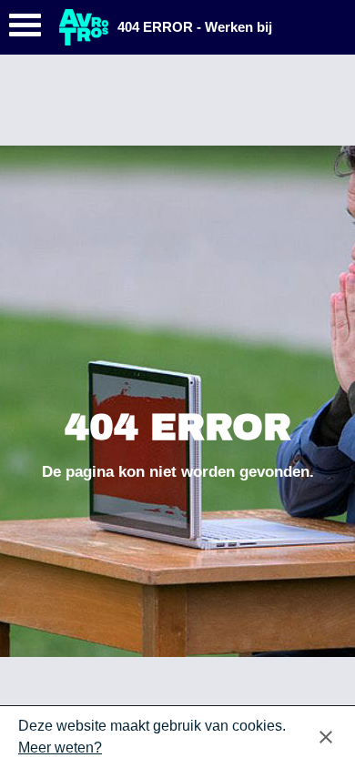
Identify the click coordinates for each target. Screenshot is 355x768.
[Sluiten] (326, 737)
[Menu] (25, 29)
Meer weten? (60, 747)
